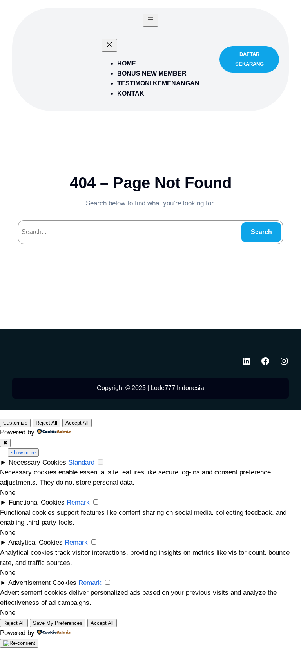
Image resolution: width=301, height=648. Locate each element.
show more (23, 453)
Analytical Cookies (35, 542)
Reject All (46, 423)
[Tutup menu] (109, 45)
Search (261, 232)
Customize (15, 423)
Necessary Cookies (37, 462)
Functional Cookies (37, 502)
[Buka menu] (150, 20)
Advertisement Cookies (42, 582)
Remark (78, 502)
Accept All (77, 423)
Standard (81, 462)
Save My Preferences (57, 623)
